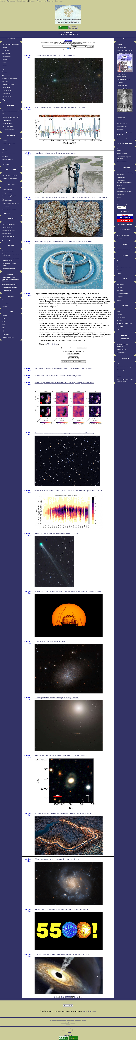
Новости (32, 1)
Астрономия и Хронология (10, 203)
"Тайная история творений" (10, 117)
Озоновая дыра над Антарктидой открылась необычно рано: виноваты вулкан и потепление (68, 490)
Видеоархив (6, 164)
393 (61, 997)
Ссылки (72, 1020)
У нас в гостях (6, 90)
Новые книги (6, 87)
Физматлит (120, 129)
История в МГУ (7, 193)
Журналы (119, 320)
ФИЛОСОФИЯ (11, 170)
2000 (3, 328)
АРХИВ (11, 312)
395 (66, 997)
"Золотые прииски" (8, 126)
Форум (4, 306)
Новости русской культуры (10, 44)
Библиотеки (120, 330)
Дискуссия (58, 1)
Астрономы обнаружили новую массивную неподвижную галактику (60, 107)
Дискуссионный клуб (8, 224)
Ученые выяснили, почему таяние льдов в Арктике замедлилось (58, 376)
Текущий (5, 315)
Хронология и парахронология (7, 199)
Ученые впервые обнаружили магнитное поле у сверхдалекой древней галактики (64, 383)
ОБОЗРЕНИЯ (11, 105)
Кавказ (4, 62)
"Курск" (4, 59)
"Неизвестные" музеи (8, 153)
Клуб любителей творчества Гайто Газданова (10, 259)
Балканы (4, 66)
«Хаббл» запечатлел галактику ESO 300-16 (50, 641)
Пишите (25, 1)
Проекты (119, 314)
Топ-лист (50, 1)
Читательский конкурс (9, 287)
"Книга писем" (6, 120)
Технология (120, 194)
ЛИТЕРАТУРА (11, 39)
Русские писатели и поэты (124, 323)
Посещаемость (121, 317)
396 (69, 997)
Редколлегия (120, 284)
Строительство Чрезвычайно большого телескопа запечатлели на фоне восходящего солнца (68, 591)
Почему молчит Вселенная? (125, 50)
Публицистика (6, 56)
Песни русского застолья (124, 267)
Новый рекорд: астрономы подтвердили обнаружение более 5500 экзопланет (63, 909)
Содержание (11, 1)
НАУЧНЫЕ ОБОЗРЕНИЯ (125, 143)
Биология (119, 185)
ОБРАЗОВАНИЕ (125, 167)
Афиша (4, 47)
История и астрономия (123, 79)
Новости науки (121, 370)
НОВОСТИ (125, 358)
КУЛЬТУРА (11, 135)
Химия (118, 201)
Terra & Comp (53, 344)
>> (84, 997)
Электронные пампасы (9, 300)
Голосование (41, 1)
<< (52, 997)
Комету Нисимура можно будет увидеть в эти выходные (55, 55)
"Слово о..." (5, 114)
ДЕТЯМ (10, 296)
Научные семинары (122, 138)
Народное (120, 270)
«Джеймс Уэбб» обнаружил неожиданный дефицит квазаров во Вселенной (62, 954)
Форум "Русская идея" (9, 230)
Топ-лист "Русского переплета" (122, 345)
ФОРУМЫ (11, 218)
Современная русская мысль (10, 175)
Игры (118, 264)
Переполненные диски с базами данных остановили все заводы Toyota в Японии (64, 241)
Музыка (4, 150)
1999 (3, 331)
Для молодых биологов (125, 224)
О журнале (120, 290)
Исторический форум (8, 236)
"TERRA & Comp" (122, 153)
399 (78, 997)
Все (118, 363)
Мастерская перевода (8, 268)
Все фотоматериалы (8, 337)
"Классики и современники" (10, 111)
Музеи (118, 261)
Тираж (118, 300)
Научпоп (119, 238)
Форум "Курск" (7, 233)
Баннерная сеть (121, 349)
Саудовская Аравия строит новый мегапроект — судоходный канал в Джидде (63, 813)
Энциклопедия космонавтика (121, 118)
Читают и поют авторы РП (124, 250)
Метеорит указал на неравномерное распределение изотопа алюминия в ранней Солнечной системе (71, 197)
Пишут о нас (120, 296)
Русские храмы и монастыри (7, 160)
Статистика (77, 1020)
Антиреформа (121, 177)
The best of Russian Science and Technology (125, 380)
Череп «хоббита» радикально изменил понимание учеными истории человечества (64, 368)
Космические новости (123, 114)
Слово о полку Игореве (9, 196)
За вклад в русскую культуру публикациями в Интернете (10, 279)
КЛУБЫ (11, 245)
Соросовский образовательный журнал (124, 181)
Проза (4, 69)
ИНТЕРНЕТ (125, 339)
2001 (3, 325)
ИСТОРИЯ (11, 184)
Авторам (119, 287)
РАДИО (125, 244)
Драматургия (6, 75)
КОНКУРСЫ (11, 274)
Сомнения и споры (8, 84)
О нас (19, 1)
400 (81, 997)
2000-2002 (125, 88)
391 (55, 997)
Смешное (119, 273)
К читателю (5, 50)
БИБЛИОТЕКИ (125, 230)
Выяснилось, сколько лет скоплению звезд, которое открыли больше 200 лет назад (64, 433)
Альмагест (5, 206)
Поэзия (4, 72)
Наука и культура (122, 85)
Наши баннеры (121, 352)
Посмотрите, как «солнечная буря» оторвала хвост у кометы (56, 533)
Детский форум (7, 240)
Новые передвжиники (8, 144)
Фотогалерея (6, 147)
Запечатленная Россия (9, 210)
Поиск (118, 311)
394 (63, 997)
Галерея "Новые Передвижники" (68, 1022)
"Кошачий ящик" (7, 123)
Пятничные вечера (8, 251)
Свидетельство (65, 42)
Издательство (6, 93)
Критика (5, 81)
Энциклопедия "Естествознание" (122, 122)
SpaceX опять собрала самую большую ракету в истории (55, 153)
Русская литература (122, 204)
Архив (68, 1020)
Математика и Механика (124, 191)
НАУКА (125, 39)
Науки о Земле (121, 188)
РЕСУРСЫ (125, 305)
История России (7, 189)
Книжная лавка (6, 96)
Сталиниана (6, 213)
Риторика (5, 156)
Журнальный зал (7, 100)
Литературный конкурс (9, 284)
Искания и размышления (9, 78)
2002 (3, 322)
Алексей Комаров (70, 1030)
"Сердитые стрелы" (8, 129)
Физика (119, 197)
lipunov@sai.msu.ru (89, 1011)
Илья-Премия (6, 290)
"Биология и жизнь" (122, 162)
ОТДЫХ (125, 255)
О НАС (125, 279)
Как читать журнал (122, 293)
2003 (3, 319)
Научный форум (7, 227)
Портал (2, 1)
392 (58, 997)
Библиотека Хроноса (123, 235)
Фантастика (5, 303)
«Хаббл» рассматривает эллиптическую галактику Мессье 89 (57, 698)
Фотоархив (5, 334)
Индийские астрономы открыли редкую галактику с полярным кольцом (61, 755)
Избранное (120, 326)
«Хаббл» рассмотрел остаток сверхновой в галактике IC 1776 (57, 859)
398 (75, 997)
